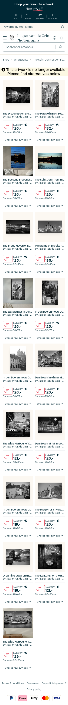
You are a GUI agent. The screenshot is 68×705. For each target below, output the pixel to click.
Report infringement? (54, 683)
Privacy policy (34, 689)
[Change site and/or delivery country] (62, 27)
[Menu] (5, 38)
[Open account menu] (54, 38)
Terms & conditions (13, 683)
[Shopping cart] (61, 38)
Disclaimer (33, 683)
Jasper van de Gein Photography (32, 37)
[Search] (60, 47)
